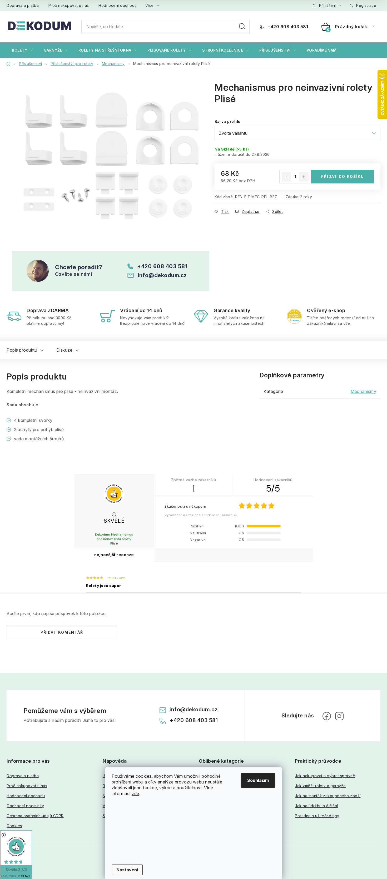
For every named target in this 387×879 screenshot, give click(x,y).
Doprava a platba (23, 5)
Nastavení (127, 869)
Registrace (366, 5)
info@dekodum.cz (162, 275)
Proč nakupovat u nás (68, 5)
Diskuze (64, 350)
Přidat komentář (62, 632)
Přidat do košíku (342, 176)
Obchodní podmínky (25, 805)
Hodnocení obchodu (117, 5)
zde (135, 793)
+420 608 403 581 (287, 26)
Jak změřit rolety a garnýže (320, 785)
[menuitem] (22, 50)
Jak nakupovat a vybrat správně (325, 775)
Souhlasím (258, 780)
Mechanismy (363, 391)
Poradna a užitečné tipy (317, 815)
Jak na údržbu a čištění (316, 805)
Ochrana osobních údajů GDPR (35, 815)
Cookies (14, 825)
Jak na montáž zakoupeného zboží (328, 795)
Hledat (242, 26)
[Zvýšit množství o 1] (304, 177)
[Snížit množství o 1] (286, 177)
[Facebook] (326, 716)
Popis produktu (22, 350)
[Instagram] (339, 716)
